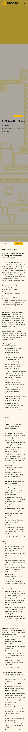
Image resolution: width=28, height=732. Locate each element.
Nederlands (19, 116)
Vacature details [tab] (7, 244)
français (5, 116)
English (11, 116)
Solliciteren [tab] (18, 243)
